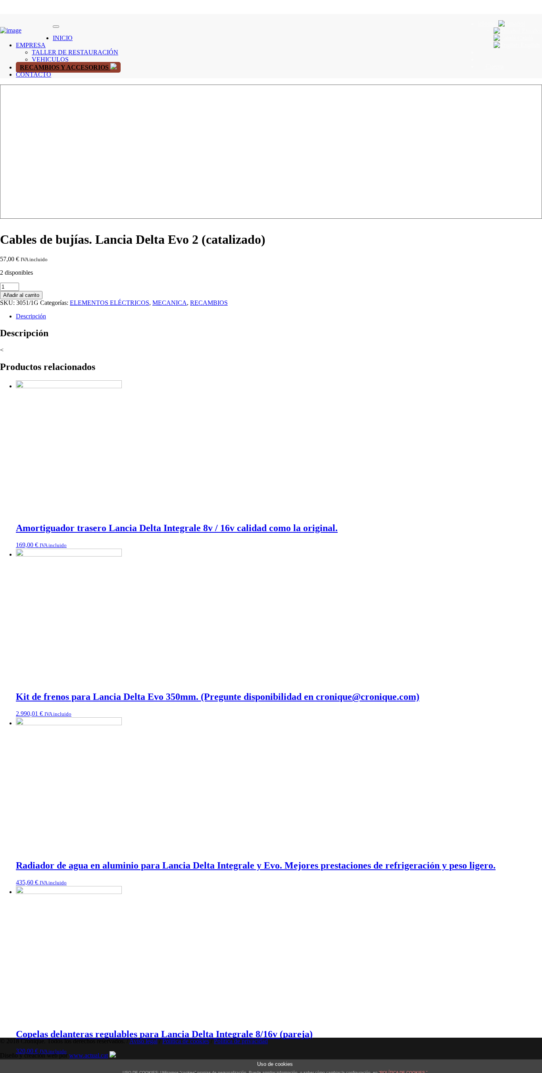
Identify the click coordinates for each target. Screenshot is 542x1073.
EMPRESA (31, 45)
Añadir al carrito (21, 295)
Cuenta (494, 66)
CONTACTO (33, 74)
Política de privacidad (241, 1041)
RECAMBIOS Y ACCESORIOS (65, 67)
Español (531, 30)
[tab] (279, 316)
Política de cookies (185, 1041)
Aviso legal (143, 1041)
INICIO (63, 38)
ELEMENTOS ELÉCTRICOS (109, 302)
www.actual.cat (88, 1055)
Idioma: (488, 23)
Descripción (31, 316)
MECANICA (169, 302)
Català (524, 38)
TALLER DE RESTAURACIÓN (75, 52)
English (529, 45)
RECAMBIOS (209, 302)
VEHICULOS (50, 59)
